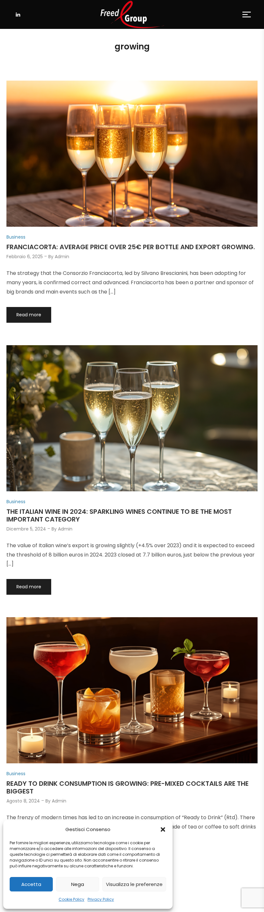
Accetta (31, 884)
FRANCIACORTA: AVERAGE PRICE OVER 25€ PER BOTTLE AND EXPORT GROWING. (130, 246)
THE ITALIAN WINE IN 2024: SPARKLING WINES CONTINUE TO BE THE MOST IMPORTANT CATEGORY (119, 515)
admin (62, 256)
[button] (163, 829)
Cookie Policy (71, 899)
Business (15, 237)
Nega (77, 884)
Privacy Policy (101, 899)
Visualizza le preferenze (134, 884)
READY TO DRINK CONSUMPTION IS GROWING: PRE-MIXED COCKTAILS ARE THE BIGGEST (127, 787)
